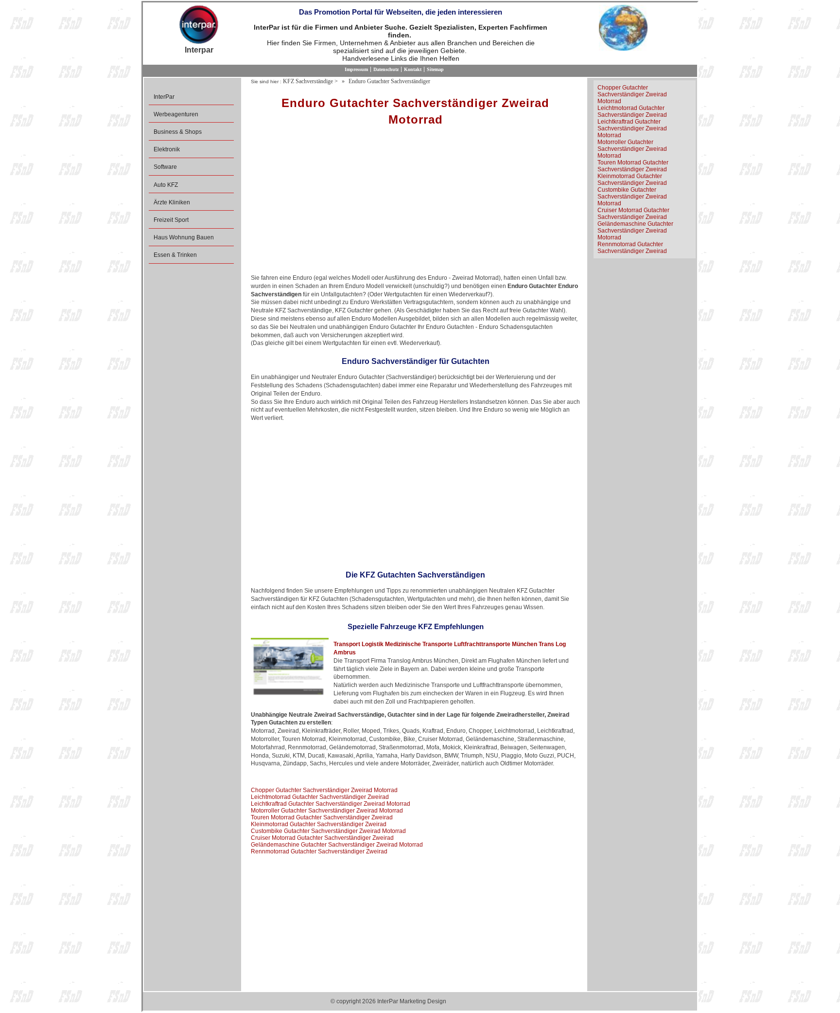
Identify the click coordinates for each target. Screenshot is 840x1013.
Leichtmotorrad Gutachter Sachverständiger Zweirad (320, 797)
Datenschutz (386, 69)
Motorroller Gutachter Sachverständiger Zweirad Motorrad (327, 810)
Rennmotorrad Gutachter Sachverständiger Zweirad (319, 851)
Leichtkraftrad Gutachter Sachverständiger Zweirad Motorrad (330, 803)
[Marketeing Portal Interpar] (198, 25)
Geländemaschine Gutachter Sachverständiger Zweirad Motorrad (337, 844)
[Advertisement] (415, 203)
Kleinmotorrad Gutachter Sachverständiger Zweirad (318, 824)
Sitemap (435, 69)
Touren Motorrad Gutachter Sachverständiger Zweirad (322, 817)
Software (165, 166)
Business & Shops (178, 131)
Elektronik (167, 149)
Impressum (356, 69)
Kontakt (412, 69)
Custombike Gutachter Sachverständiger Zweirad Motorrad (328, 831)
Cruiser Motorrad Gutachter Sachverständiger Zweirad (322, 837)
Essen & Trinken (175, 255)
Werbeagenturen (176, 114)
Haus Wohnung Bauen (184, 237)
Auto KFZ (166, 184)
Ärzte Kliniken (172, 202)
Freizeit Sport (171, 220)
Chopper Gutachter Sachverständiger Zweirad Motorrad (324, 790)
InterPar (164, 96)
